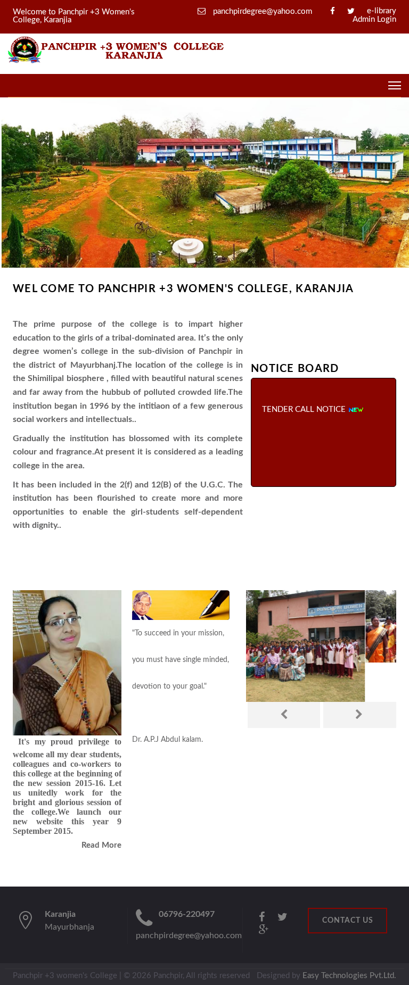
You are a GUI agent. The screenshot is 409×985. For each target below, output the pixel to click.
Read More (101, 845)
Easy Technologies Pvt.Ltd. (349, 976)
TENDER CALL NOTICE (305, 403)
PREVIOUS (284, 715)
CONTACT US (347, 920)
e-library (381, 11)
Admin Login (374, 19)
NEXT (359, 715)
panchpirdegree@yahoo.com (261, 11)
